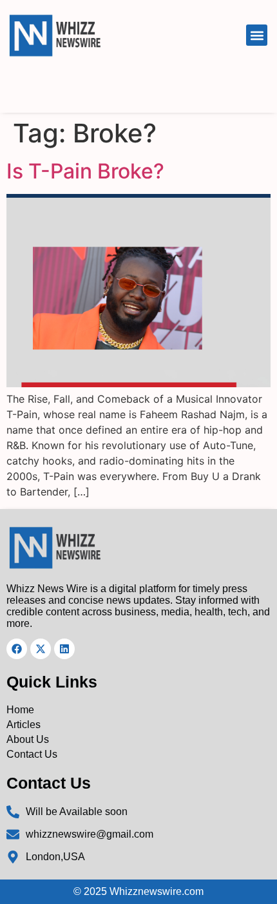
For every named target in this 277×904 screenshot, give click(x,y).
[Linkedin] (64, 649)
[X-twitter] (40, 649)
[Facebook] (16, 649)
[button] (256, 35)
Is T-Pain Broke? (85, 171)
